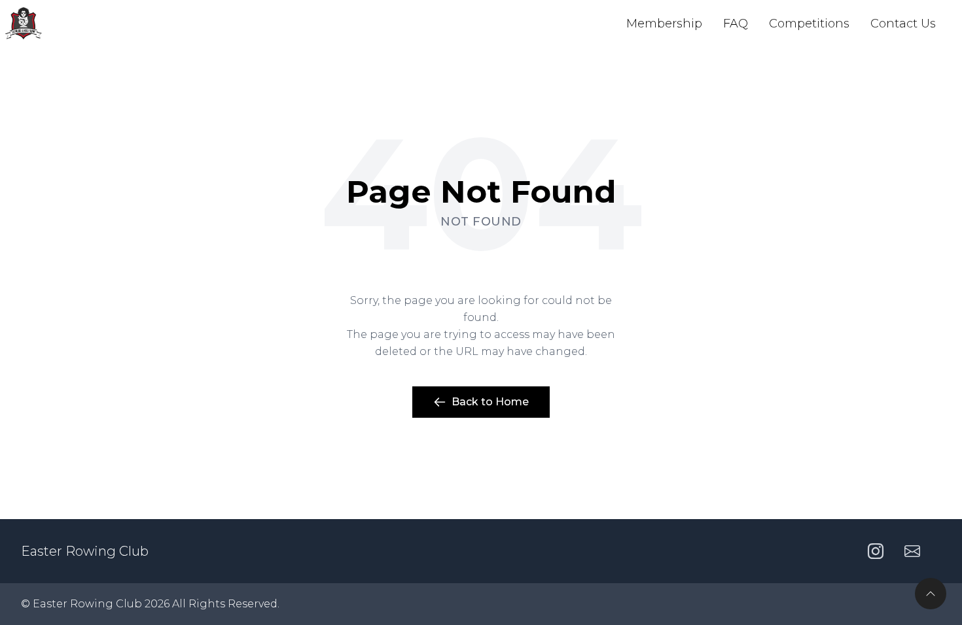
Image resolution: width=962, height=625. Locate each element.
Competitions (809, 23)
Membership (664, 23)
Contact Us (903, 23)
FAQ (735, 23)
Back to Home (490, 402)
